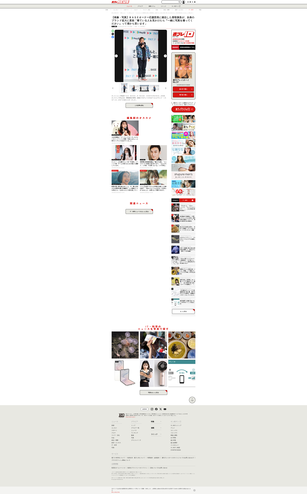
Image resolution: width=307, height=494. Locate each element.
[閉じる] (194, 490)
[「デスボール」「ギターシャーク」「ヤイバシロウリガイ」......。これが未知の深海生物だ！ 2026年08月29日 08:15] (125, 345)
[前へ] (116, 56)
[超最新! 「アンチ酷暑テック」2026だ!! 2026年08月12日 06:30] (153, 373)
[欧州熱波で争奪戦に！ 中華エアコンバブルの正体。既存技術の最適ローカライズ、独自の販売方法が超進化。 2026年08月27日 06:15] (153, 345)
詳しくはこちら (116, 492)
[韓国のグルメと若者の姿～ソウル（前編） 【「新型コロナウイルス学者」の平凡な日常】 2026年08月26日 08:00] (181, 345)
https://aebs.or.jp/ (130, 417)
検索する (179, 2)
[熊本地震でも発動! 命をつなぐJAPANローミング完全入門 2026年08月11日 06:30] (181, 373)
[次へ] (165, 56)
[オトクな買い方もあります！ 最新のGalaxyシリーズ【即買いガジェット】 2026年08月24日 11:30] (125, 373)
